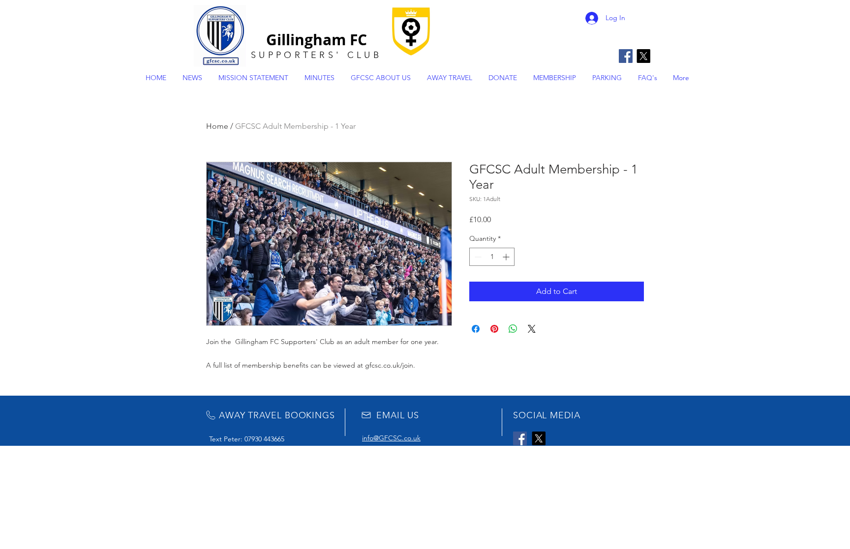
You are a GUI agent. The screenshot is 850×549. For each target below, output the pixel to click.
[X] (643, 56)
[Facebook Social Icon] (626, 56)
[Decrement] (477, 256)
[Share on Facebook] (476, 329)
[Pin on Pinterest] (494, 329)
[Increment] (507, 256)
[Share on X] (532, 329)
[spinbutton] (492, 256)
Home (217, 126)
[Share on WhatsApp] (513, 329)
